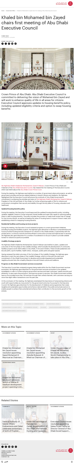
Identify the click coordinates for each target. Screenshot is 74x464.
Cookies (4, 453)
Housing (43, 307)
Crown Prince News (53, 303)
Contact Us (5, 456)
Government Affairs (10, 10)
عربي (6, 461)
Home (2, 10)
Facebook (9, 44)
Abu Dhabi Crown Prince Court (31, 190)
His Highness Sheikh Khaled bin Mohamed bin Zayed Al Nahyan (22, 186)
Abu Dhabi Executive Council (22, 188)
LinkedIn (12, 44)
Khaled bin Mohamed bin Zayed (59, 307)
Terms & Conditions (8, 451)
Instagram (12, 447)
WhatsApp (15, 44)
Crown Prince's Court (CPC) (12, 307)
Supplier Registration (8, 455)
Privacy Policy (6, 452)
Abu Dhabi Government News (34, 303)
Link (2, 44)
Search (2, 461)
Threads (16, 447)
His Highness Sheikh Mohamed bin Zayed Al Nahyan (54, 199)
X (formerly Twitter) (6, 44)
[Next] (71, 182)
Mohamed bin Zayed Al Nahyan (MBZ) (14, 310)
